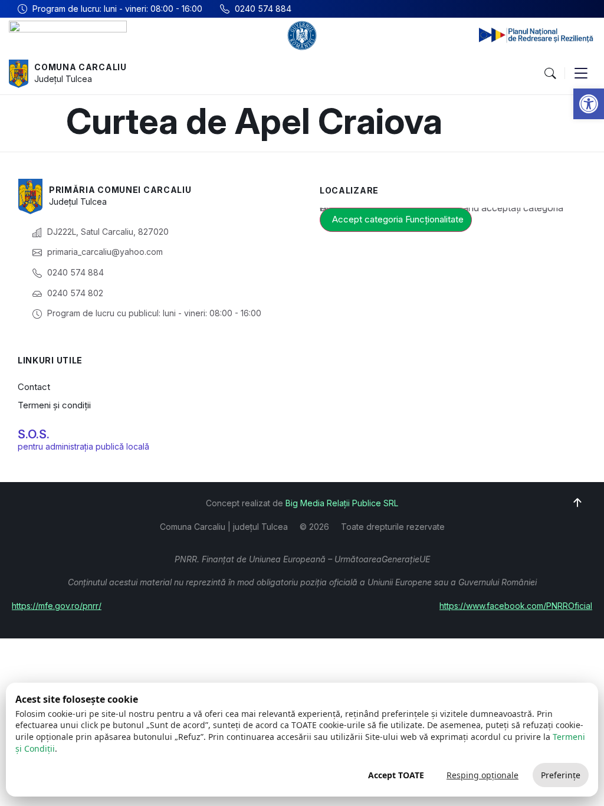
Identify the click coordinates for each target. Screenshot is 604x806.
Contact (34, 386)
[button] (588, 104)
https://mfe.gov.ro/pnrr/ (56, 606)
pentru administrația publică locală (83, 446)
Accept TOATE (396, 775)
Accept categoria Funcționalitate (398, 219)
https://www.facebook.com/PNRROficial (515, 606)
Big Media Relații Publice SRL (341, 503)
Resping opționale (482, 775)
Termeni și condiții (54, 405)
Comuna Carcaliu (80, 67)
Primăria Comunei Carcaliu (120, 190)
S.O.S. (34, 434)
